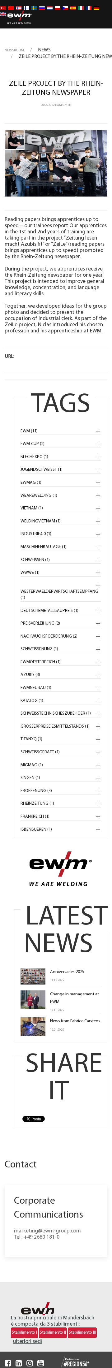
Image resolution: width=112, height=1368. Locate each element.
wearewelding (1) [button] (39, 495)
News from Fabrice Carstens (75, 1021)
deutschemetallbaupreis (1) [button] (49, 610)
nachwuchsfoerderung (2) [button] (49, 636)
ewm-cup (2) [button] (32, 444)
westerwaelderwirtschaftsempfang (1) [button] (59, 594)
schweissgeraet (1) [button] (40, 752)
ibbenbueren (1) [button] (36, 829)
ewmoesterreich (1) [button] (41, 662)
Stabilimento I (24, 1332)
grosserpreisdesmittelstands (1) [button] (55, 726)
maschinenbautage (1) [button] (44, 547)
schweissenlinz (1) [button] (39, 649)
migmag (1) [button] (32, 765)
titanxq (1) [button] (31, 739)
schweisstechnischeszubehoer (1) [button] (56, 713)
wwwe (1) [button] (30, 572)
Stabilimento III (82, 1332)
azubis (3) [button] (30, 675)
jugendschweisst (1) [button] (42, 469)
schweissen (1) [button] (35, 560)
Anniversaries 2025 (67, 972)
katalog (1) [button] (32, 701)
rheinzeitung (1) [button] (37, 803)
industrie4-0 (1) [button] (36, 534)
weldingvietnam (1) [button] (41, 521)
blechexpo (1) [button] (34, 457)
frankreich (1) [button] (35, 816)
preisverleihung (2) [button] (40, 623)
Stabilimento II (53, 1332)
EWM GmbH (63, 105)
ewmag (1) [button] (31, 482)
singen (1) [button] (30, 778)
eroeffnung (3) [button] (36, 791)
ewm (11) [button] (29, 431)
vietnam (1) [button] (32, 508)
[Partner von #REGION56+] (69, 1362)
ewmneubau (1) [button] (36, 688)
